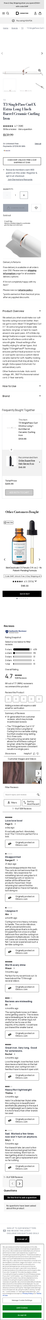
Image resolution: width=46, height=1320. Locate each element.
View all (38, 143)
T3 (22, 28)
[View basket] (40, 13)
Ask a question (25, 129)
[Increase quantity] (24, 195)
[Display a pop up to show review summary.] (35, 581)
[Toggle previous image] (2, 53)
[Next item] (39, 559)
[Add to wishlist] (36, 208)
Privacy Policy (27, 1293)
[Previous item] (5, 559)
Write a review (9, 129)
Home (5, 28)
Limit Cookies (22, 1308)
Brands (15, 28)
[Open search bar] (8, 13)
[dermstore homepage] (22, 13)
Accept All (22, 1315)
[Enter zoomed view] (39, 70)
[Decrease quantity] (7, 195)
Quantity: (8, 189)
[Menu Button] (3, 13)
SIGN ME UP (22, 1239)
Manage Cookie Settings (22, 1300)
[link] (35, 13)
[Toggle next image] (42, 53)
